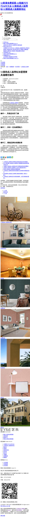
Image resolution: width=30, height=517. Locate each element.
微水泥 (18, 49)
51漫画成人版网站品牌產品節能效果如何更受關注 (15, 161)
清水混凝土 (19, 510)
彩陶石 (5, 49)
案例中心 (5, 437)
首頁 (5, 42)
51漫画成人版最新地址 (20, 48)
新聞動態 (6, 55)
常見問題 (15, 56)
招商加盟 (5, 436)
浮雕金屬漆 (18, 51)
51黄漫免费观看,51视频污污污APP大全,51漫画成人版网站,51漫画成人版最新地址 (14, 6)
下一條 (5, 193)
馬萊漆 (13, 51)
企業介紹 (5, 45)
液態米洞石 (10, 49)
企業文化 (10, 45)
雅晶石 (27, 48)
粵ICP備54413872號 (5, 506)
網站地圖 (3, 515)
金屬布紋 (9, 51)
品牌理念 (15, 45)
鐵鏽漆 (5, 51)
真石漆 (14, 49)
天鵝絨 (21, 49)
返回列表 (5, 192)
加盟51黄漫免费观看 (10, 53)
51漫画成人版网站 (13, 102)
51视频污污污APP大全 (8, 48)
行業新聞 (10, 56)
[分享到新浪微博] (6, 157)
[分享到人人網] (10, 157)
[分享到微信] (12, 157)
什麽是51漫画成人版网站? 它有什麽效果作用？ (14, 167)
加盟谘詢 (3, 188)
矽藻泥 (23, 51)
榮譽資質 (20, 45)
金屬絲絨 (26, 49)
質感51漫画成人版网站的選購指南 (11, 169)
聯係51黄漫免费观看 (10, 58)
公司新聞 (5, 56)
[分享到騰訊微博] (8, 157)
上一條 (5, 190)
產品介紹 (7, 46)
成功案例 (6, 52)
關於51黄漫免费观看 (10, 43)
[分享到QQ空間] (3, 157)
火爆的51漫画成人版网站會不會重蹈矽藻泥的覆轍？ (16, 166)
